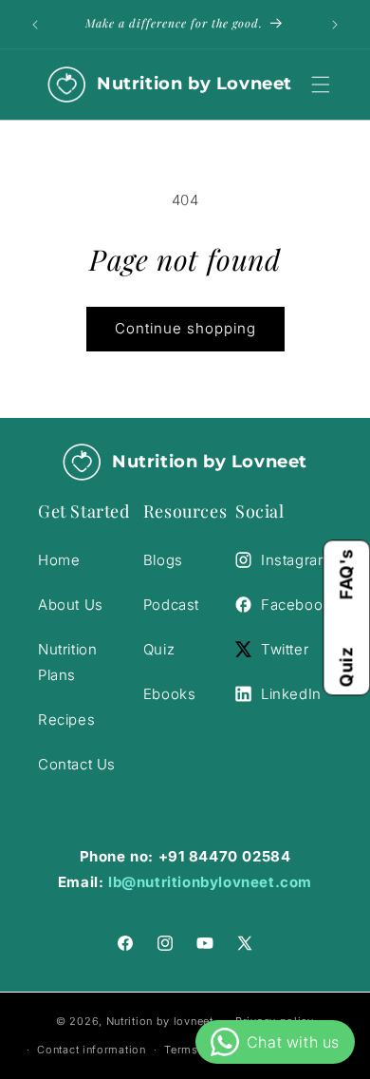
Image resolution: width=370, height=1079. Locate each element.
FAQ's (346, 573)
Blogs (163, 560)
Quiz (346, 667)
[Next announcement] (335, 25)
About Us (70, 605)
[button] (321, 84)
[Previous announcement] (35, 25)
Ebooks (169, 694)
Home (59, 560)
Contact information (91, 1049)
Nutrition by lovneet (161, 1020)
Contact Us (77, 764)
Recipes (66, 719)
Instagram (295, 560)
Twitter (284, 649)
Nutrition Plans (67, 662)
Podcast (171, 605)
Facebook (296, 605)
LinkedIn (291, 694)
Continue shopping (185, 328)
